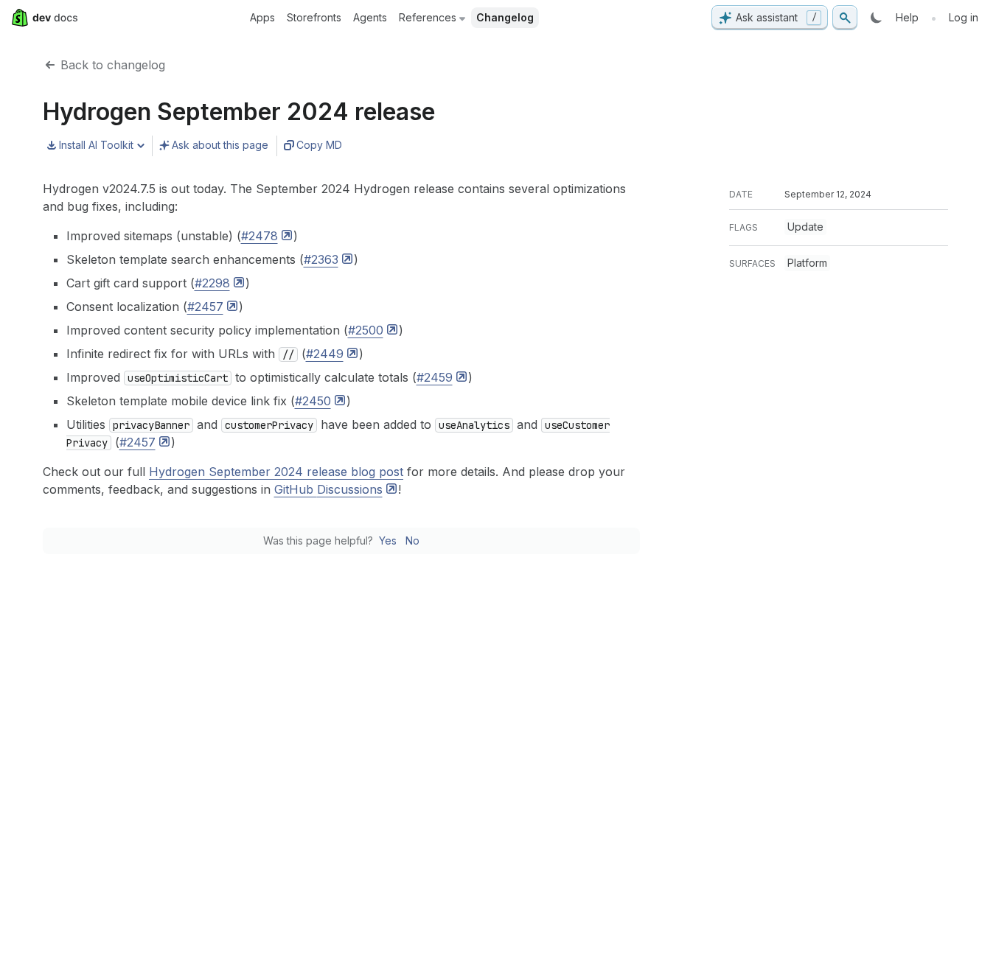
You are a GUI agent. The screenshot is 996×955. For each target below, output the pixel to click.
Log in (963, 17)
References (427, 17)
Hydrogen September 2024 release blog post (276, 471)
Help (907, 17)
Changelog (505, 17)
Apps (262, 17)
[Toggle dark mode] (876, 17)
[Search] (844, 17)
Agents (370, 17)
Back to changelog (112, 64)
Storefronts (314, 17)
